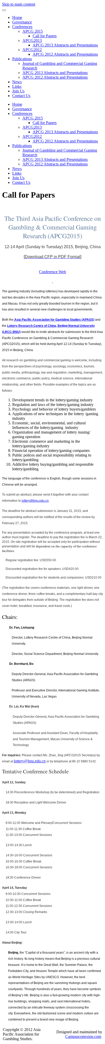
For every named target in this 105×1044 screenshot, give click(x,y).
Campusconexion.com (83, 1036)
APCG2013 (32, 40)
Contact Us (21, 95)
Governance (22, 22)
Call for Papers (45, 36)
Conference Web (52, 272)
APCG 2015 (32, 31)
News (17, 82)
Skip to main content (18, 4)
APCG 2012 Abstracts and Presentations (65, 54)
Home (17, 17)
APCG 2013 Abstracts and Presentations (65, 45)
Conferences (22, 27)
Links (16, 86)
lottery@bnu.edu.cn (30, 761)
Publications (22, 59)
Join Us (18, 91)
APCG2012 (32, 49)
